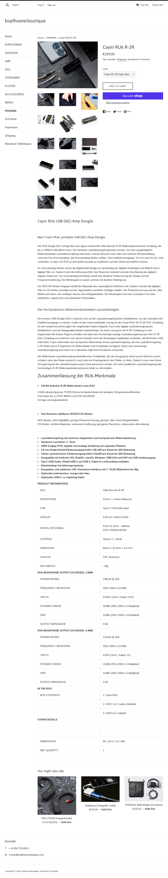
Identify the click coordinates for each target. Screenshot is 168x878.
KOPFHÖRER (13, 44)
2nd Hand (10, 119)
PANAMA (11, 110)
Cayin (105, 69)
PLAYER (10, 86)
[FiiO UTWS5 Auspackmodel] (57, 795)
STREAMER (12, 77)
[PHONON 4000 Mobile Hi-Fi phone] (144, 788)
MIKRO (9, 102)
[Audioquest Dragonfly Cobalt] (100, 789)
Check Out (157, 5)
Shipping (10, 135)
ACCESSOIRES (14, 94)
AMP (8, 61)
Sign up (51, 5)
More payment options (117, 102)
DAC (8, 69)
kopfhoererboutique (25, 20)
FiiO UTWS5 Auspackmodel (57, 818)
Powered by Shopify (49, 871)
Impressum (11, 127)
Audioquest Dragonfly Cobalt (100, 805)
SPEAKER (11, 53)
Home (8, 36)
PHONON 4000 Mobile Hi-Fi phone (144, 804)
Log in (41, 5)
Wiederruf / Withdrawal (18, 143)
